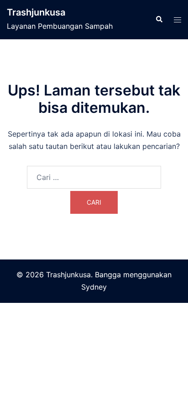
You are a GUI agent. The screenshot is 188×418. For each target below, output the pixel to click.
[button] (158, 19)
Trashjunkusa (36, 12)
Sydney (94, 286)
